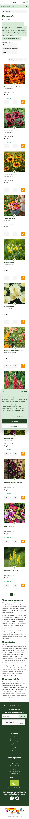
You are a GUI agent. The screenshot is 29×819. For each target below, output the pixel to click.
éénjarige (6, 693)
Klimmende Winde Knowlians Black (13, 482)
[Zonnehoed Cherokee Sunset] (14, 74)
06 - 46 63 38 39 (10, 706)
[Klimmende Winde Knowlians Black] (14, 469)
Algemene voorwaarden (14, 771)
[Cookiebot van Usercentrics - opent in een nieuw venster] (20, 391)
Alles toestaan (14, 421)
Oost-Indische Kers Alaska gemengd (14, 350)
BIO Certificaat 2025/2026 (14, 787)
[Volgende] (17, 594)
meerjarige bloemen (21, 693)
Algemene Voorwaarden (12, 816)
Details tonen (20, 416)
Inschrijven (23, 716)
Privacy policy (14, 773)
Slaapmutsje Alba (9, 306)
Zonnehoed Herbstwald (10, 174)
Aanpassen (14, 426)
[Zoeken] (27, 6)
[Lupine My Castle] (14, 381)
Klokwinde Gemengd (9, 438)
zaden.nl (14, 2)
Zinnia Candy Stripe (9, 218)
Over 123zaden (14, 737)
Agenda (14, 743)
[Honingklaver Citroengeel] (14, 557)
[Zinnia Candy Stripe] (14, 205)
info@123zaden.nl (15, 709)
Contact (14, 769)
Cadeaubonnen (14, 745)
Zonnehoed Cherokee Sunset (12, 87)
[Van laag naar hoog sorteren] (25, 59)
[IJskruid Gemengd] (14, 513)
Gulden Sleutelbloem (9, 262)
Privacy (20, 816)
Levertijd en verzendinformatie (14, 739)
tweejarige (11, 693)
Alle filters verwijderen (7, 42)
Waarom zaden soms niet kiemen (14, 753)
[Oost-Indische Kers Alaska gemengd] (14, 337)
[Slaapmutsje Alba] (14, 293)
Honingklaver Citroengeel (11, 570)
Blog (14, 747)
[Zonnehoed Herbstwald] (14, 161)
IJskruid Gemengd (9, 526)
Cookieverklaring (14, 751)
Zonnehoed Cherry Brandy (11, 130)
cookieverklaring (19, 410)
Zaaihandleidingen (14, 741)
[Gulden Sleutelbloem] (14, 249)
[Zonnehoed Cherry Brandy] (14, 117)
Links (14, 749)
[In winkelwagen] (23, 102)
